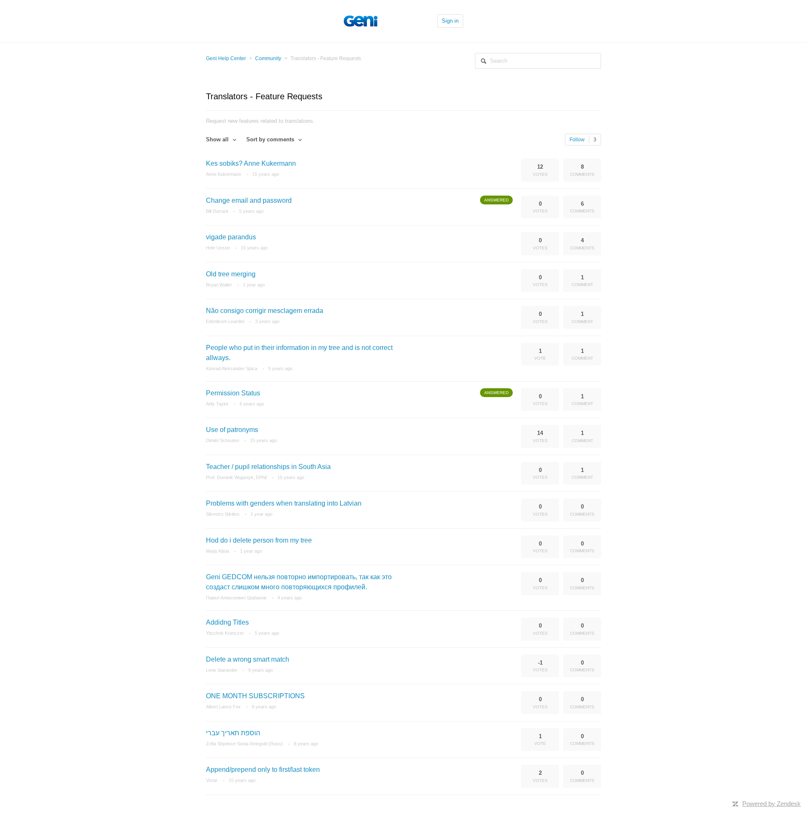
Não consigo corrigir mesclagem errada (264, 310)
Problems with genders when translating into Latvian (283, 503)
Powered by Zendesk (771, 803)
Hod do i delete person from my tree (259, 540)
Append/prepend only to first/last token (263, 769)
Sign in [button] (450, 21)
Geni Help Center (226, 58)
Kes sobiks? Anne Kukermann (251, 163)
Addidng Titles (227, 622)
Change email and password (249, 200)
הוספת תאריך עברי (233, 733)
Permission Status (233, 393)
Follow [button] (577, 140)
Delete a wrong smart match (247, 659)
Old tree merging (231, 274)
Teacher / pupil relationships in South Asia (268, 466)
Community (268, 58)
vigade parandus (231, 237)
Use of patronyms (232, 429)
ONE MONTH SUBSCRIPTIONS (255, 696)
